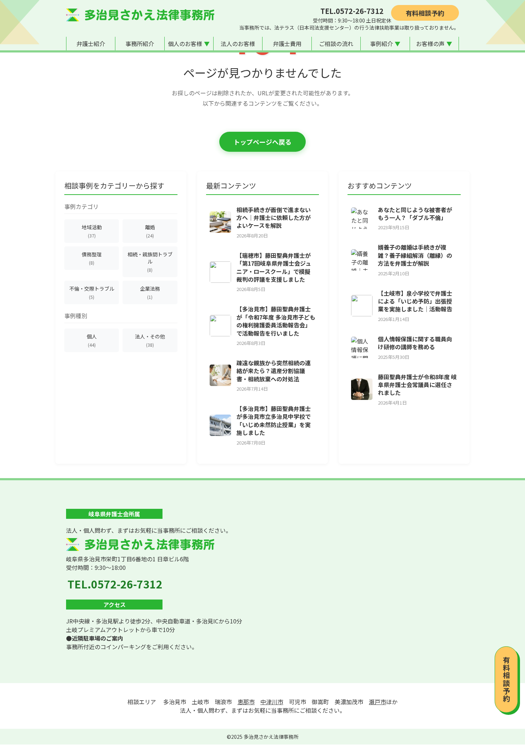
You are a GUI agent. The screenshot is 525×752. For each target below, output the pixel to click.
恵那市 (246, 701)
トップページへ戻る (262, 141)
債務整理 (92, 258)
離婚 (150, 231)
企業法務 (150, 292)
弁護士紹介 (90, 43)
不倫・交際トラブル (91, 292)
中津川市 (271, 701)
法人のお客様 (238, 43)
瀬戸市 (377, 701)
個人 (92, 340)
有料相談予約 (425, 12)
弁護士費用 (287, 43)
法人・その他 (150, 340)
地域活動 (92, 231)
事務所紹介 (139, 43)
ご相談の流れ (336, 43)
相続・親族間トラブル (150, 262)
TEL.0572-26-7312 (352, 11)
